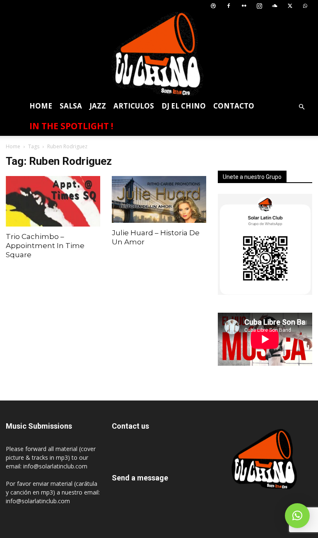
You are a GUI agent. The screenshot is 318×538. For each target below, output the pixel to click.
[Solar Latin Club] (159, 54)
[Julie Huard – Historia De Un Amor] (159, 199)
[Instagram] (259, 6)
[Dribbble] (213, 6)
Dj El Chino (183, 106)
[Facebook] (229, 6)
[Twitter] (290, 6)
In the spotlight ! (71, 126)
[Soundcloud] (274, 6)
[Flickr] (244, 6)
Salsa (71, 106)
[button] (301, 107)
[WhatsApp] (305, 6)
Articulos (133, 106)
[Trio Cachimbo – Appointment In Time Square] (53, 201)
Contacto (233, 106)
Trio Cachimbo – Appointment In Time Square (45, 245)
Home (40, 106)
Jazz (97, 106)
